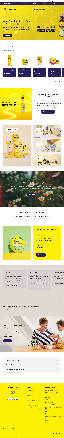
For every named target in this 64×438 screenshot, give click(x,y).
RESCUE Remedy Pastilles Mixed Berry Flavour (54, 72)
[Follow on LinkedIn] (13, 428)
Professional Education (32, 405)
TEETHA (39, 3)
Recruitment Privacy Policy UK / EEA (53, 408)
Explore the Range (48, 111)
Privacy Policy (48, 397)
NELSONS (44, 3)
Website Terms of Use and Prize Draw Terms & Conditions (52, 391)
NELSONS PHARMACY (57, 3)
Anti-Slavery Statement (51, 404)
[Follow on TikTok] (10, 428)
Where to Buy (30, 395)
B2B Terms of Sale (49, 402)
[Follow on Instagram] (7, 428)
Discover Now (7, 340)
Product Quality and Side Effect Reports (53, 417)
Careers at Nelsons (31, 400)
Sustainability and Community (34, 408)
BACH (30, 3)
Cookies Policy (49, 399)
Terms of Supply (49, 395)
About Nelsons (30, 390)
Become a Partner (31, 398)
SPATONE (34, 3)
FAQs (46, 420)
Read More (32, 194)
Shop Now (7, 35)
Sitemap (47, 422)
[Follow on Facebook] (4, 428)
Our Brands (29, 393)
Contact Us (48, 411)
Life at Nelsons (30, 403)
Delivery (47, 413)
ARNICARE (50, 3)
